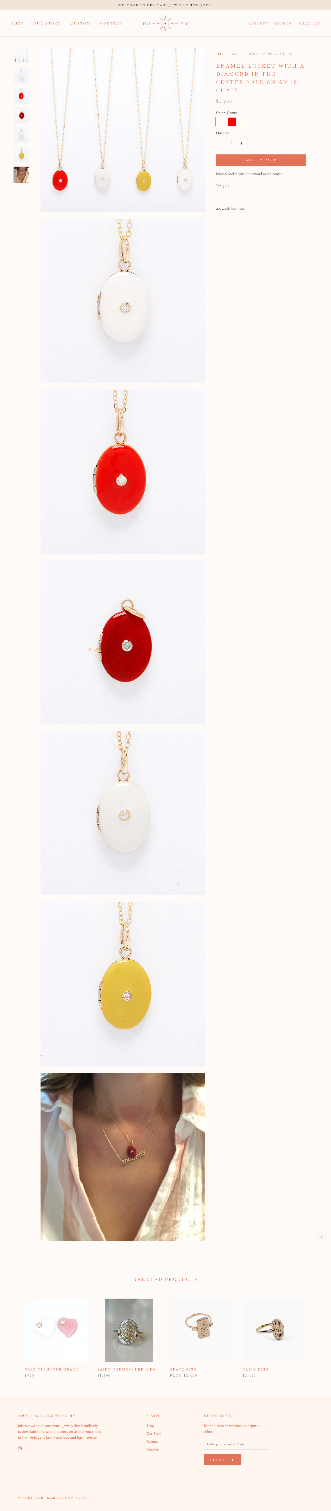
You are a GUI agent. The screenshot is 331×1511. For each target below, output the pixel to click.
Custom (80, 23)
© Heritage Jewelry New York (52, 1497)
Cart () (309, 23)
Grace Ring (183, 1369)
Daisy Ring (256, 1369)
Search (283, 23)
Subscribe (222, 1460)
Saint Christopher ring (126, 1369)
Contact (111, 23)
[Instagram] (20, 1448)
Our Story (47, 23)
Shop (17, 23)
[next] (317, 1333)
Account (259, 23)
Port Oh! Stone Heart (52, 1369)
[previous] (14, 1333)
